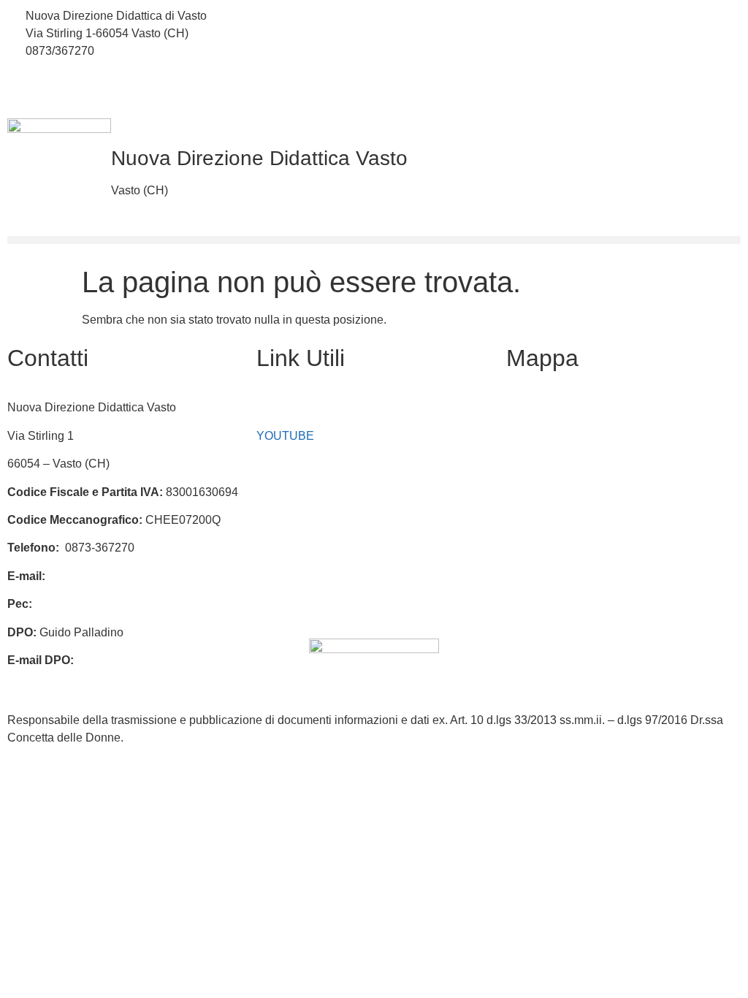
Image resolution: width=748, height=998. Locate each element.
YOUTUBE (285, 436)
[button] (374, 240)
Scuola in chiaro (298, 492)
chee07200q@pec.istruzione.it (114, 604)
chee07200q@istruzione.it (286, 33)
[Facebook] (561, 16)
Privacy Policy (293, 547)
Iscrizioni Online (298, 463)
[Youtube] (561, 80)
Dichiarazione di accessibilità (332, 576)
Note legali (284, 604)
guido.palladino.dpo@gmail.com (91, 677)
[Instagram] (561, 48)
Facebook (282, 407)
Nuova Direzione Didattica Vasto (259, 158)
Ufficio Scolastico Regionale (329, 520)
